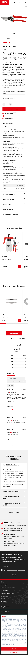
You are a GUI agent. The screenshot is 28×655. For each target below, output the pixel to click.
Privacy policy (21, 570)
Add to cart (14, 109)
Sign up (14, 575)
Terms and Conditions (12, 570)
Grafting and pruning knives (7, 593)
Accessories (4, 601)
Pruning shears (4, 590)
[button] (15, 2)
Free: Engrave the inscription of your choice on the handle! (14, 92)
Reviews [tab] (11, 374)
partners (10, 619)
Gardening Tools (5, 585)
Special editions (4, 596)
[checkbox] (10, 385)
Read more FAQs (14, 512)
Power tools (4, 599)
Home (3, 38)
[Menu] (25, 2)
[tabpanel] (16, 412)
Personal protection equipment (8, 587)
